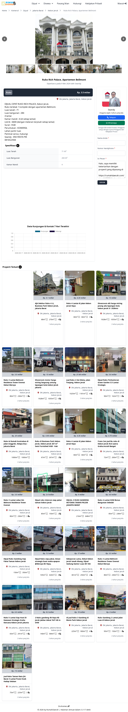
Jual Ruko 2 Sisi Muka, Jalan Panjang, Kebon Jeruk (78, 381)
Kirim (102, 182)
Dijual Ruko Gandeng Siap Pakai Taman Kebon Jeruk (15, 560)
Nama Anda (103, 138)
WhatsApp (112, 123)
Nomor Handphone (106, 148)
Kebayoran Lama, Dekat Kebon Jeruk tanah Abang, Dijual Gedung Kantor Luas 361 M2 (79, 561)
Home (4, 10)
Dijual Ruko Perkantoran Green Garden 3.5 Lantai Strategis (108, 382)
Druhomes (63, 706)
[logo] (9, 3)
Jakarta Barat (38, 10)
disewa (47, 3)
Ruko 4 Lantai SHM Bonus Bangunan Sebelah (109, 501)
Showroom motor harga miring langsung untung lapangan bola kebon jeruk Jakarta (46, 384)
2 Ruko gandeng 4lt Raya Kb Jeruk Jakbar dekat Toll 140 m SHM (47, 620)
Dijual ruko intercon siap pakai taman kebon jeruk (48, 501)
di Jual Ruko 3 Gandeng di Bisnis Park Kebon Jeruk (77, 618)
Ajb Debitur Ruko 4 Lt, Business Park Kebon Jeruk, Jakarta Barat (47, 306)
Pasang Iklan (63, 3)
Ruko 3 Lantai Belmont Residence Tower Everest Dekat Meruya (14, 382)
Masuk (121, 3)
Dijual (25, 10)
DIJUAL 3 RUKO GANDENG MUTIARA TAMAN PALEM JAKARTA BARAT (77, 502)
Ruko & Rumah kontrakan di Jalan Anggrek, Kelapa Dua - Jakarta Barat (16, 443)
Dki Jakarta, (64, 99)
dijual (34, 3)
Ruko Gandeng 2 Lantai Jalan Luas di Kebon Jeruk (110, 618)
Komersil (15, 10)
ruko (8, 92)
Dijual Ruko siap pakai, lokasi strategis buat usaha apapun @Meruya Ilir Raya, (47, 561)
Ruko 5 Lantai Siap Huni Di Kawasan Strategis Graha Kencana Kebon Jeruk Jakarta (16, 620)
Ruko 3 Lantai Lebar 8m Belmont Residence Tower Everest (15, 502)
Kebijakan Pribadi (93, 3)
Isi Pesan (102, 158)
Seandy (111, 109)
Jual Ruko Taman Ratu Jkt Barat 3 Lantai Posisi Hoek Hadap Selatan (15, 679)
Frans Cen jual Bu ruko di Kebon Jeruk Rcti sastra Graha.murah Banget (108, 443)
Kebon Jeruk (53, 10)
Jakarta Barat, (75, 99)
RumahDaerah (52, 710)
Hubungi (77, 3)
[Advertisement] (17, 308)
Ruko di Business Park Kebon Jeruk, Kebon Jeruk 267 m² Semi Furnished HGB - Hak (47, 443)
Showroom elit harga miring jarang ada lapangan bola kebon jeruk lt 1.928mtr (110, 306)
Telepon (112, 117)
